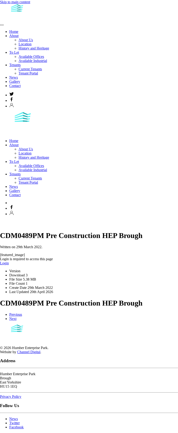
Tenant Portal (28, 73)
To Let (14, 52)
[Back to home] (17, 20)
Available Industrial (33, 61)
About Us (26, 40)
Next (12, 319)
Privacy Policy (10, 397)
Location (25, 44)
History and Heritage (34, 48)
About (14, 36)
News (13, 77)
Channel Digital (28, 352)
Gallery (14, 82)
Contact (15, 86)
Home (13, 32)
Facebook (16, 427)
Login (4, 263)
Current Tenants (30, 69)
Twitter (14, 423)
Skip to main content (15, 2)
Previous (15, 314)
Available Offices (31, 57)
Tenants (15, 65)
